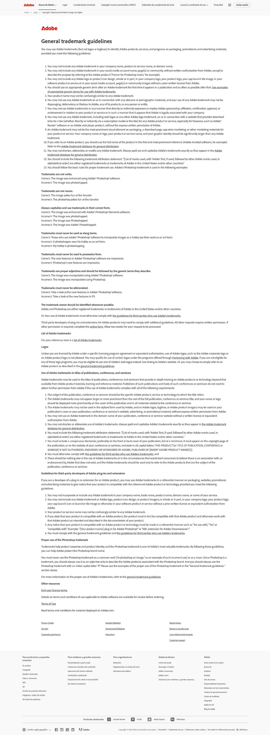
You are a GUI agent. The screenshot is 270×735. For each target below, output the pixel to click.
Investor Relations (113, 623)
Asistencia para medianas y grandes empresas (176, 679)
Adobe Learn (163, 675)
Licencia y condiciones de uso (193, 5)
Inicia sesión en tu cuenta (213, 663)
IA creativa (26, 666)
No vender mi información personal (221, 730)
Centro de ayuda (165, 663)
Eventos (207, 675)
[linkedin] (72, 729)
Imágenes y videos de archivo (33, 695)
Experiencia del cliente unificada (80, 671)
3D (23, 687)
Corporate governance (50, 634)
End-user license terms (54, 590)
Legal (64, 5)
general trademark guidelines (97, 366)
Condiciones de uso (175, 730)
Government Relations (115, 628)
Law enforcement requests (181, 634)
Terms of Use (48, 603)
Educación (117, 663)
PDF (24, 682)
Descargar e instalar (166, 667)
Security (44, 628)
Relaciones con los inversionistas (216, 688)
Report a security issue (179, 628)
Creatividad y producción (77, 675)
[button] (229, 4)
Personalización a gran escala (79, 663)
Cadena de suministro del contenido (81, 667)
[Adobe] (28, 5)
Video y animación (29, 678)
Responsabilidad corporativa (215, 684)
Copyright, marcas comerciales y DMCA (118, 5)
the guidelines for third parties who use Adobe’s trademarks (146, 315)
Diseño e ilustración (30, 674)
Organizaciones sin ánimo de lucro (126, 667)
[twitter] (67, 729)
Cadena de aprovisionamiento (215, 692)
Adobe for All (209, 705)
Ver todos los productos (31, 699)
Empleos (207, 671)
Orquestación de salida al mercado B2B (83, 679)
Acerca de (208, 667)
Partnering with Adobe (185, 357)
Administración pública (122, 671)
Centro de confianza (211, 696)
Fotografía (26, 670)
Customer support (177, 640)
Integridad (208, 701)
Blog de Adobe (209, 709)
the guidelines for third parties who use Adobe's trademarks (119, 454)
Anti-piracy (110, 634)
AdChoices (244, 730)
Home (26, 12)
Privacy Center (47, 623)
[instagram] (61, 729)
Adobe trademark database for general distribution (90, 146)
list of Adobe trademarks (88, 340)
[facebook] (56, 729)
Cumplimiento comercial (84, 5)
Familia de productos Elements (34, 691)
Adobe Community (166, 671)
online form (96, 326)
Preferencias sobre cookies (195, 730)
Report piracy (175, 623)
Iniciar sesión (242, 5)
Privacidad (218, 5)
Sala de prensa (209, 679)
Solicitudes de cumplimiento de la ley (158, 5)
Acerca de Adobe (46, 5)
